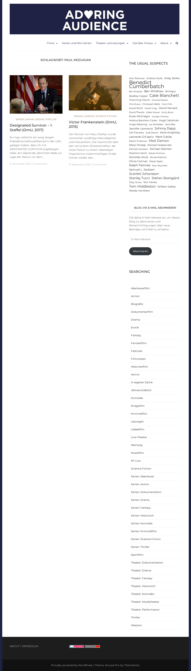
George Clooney (160, 116)
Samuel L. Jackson (142, 169)
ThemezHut (131, 665)
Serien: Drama (25, 119)
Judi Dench (152, 132)
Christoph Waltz (151, 104)
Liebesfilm (137, 429)
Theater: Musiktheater (145, 601)
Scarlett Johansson (144, 174)
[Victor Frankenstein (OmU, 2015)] (95, 94)
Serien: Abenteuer (142, 476)
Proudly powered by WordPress (72, 665)
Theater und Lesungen (110, 43)
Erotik (135, 327)
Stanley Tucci (139, 178)
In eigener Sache (142, 382)
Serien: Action (140, 484)
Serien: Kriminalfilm (144, 531)
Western (136, 625)
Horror (89, 116)
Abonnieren (140, 251)
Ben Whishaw (154, 91)
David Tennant (168, 108)
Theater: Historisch (143, 586)
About (164, 43)
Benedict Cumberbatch (146, 84)
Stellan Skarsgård (165, 178)
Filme (50, 43)
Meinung (137, 445)
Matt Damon (159, 141)
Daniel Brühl (136, 108)
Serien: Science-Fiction (146, 539)
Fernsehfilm (139, 343)
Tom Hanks (150, 182)
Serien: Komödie (141, 523)
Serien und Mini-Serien (76, 43)
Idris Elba (170, 124)
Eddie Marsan (153, 112)
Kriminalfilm (139, 413)
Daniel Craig (151, 108)
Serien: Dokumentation (146, 492)
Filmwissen (138, 359)
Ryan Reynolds (159, 165)
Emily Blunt (167, 112)
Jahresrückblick (141, 390)
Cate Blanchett (164, 95)
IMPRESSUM (30, 646)
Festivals (136, 351)
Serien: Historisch (142, 515)
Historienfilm (139, 366)
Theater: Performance (145, 609)
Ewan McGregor (139, 116)
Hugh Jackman (169, 120)
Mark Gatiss (163, 136)
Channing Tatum (139, 100)
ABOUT (14, 646)
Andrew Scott (154, 78)
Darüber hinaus (143, 43)
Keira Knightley (170, 132)
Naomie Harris (138, 153)
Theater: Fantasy (141, 578)
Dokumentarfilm (142, 311)
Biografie (137, 304)
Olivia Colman (138, 161)
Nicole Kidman (158, 157)
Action (135, 296)
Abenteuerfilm (140, 288)
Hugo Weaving (138, 124)
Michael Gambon (138, 149)
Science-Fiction (106, 116)
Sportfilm (137, 554)
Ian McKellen (156, 124)
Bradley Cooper (138, 96)
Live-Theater (139, 437)
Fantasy (136, 335)
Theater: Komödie (142, 594)
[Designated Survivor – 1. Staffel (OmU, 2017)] (36, 96)
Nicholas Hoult (138, 157)
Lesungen (137, 421)
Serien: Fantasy (141, 507)
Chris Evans (134, 104)
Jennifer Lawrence (141, 128)
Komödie (137, 398)
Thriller (135, 617)
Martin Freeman (138, 141)
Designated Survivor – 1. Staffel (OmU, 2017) (31, 127)
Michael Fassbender (159, 145)
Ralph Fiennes (140, 165)
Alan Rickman (137, 78)
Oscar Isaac (156, 161)
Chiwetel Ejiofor (160, 100)
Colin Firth (167, 104)
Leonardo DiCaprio (141, 136)
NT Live (135, 460)
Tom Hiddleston (142, 186)
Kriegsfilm (138, 406)
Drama (78, 116)
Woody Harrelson (139, 190)
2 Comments (39, 163)
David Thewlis (137, 112)
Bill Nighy (170, 91)
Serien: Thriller (46, 119)
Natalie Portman (156, 153)
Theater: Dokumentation (147, 562)
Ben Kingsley (136, 91)
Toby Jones (135, 182)
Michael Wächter (161, 148)
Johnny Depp (165, 128)
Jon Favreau (136, 132)
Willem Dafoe (166, 186)
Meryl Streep (137, 144)
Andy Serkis (172, 78)
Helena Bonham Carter (143, 120)
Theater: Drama (141, 570)
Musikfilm (137, 453)
